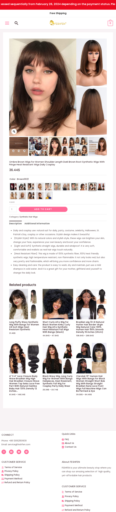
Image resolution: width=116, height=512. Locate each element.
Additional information (37, 223)
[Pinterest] (26, 452)
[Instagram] (4, 452)
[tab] (15, 224)
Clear (11, 202)
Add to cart (43, 209)
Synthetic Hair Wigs (28, 216)
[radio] (13, 187)
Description (15, 223)
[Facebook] (11, 452)
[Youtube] (19, 452)
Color (12, 179)
